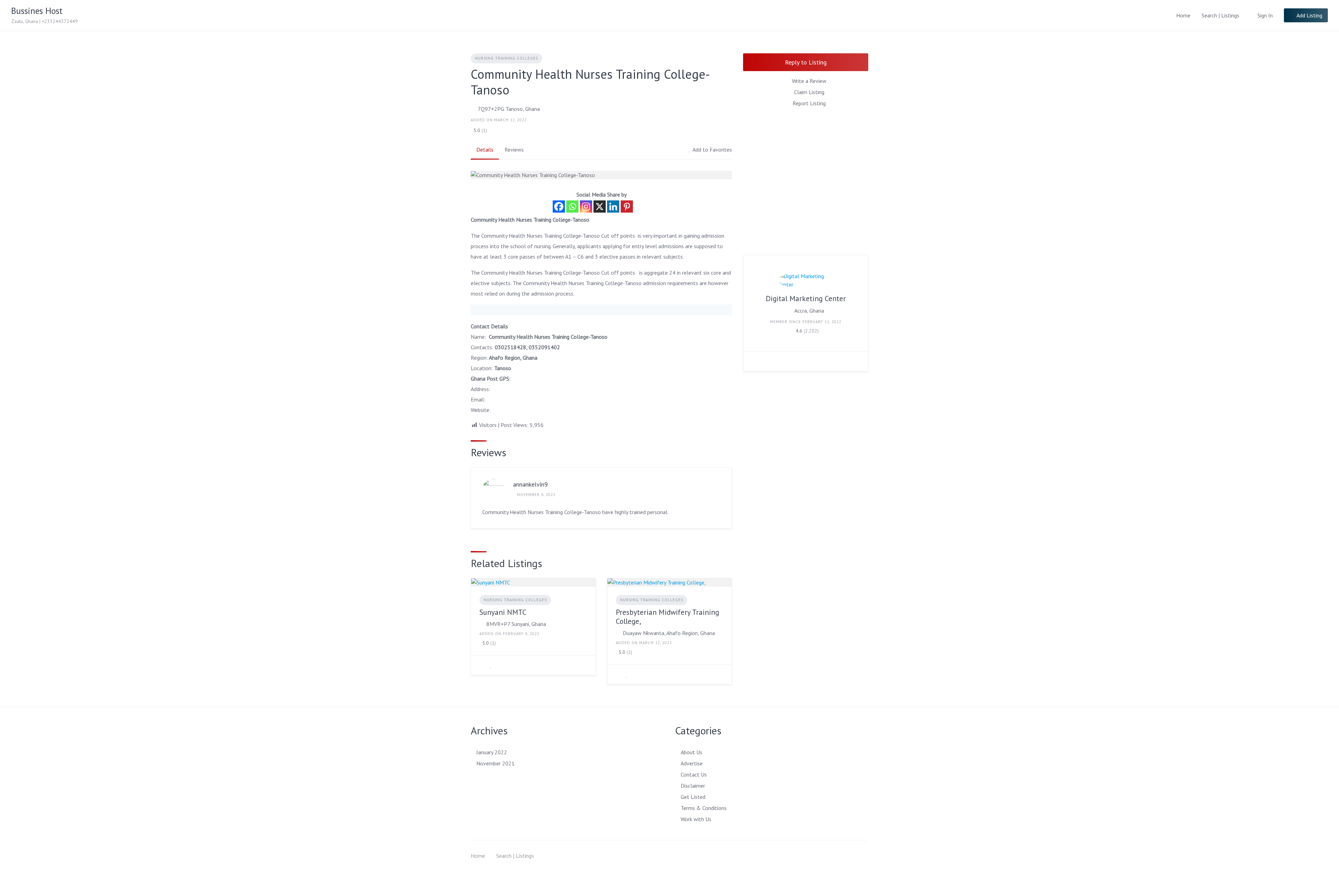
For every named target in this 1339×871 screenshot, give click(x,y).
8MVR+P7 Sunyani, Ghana (516, 623)
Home (1183, 15)
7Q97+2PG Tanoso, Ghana (509, 108)
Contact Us (694, 774)
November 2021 (495, 763)
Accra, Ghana (809, 310)
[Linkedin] (613, 206)
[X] (599, 206)
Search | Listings (1220, 15)
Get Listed (693, 796)
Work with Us (696, 819)
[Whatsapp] (572, 206)
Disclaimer (693, 785)
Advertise (692, 763)
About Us (691, 752)
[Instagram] (586, 206)
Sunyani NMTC (503, 612)
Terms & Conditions (704, 807)
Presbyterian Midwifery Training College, (667, 617)
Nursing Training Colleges (506, 58)
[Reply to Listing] (481, 665)
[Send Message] (754, 361)
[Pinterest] (627, 206)
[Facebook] (559, 206)
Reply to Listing (806, 62)
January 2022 (491, 752)
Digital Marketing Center (806, 298)
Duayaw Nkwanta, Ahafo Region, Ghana (669, 632)
